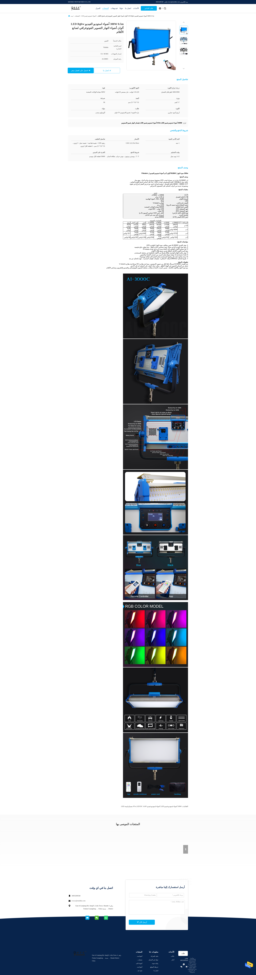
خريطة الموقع (154, 967)
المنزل (98, 8)
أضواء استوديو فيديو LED (88, 16)
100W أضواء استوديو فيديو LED (171, 806)
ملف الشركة (154, 956)
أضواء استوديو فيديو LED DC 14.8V (148, 806)
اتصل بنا (128, 8)
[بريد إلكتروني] (89, 919)
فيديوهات (114, 8)
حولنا (121, 8)
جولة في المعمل (153, 960)
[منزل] (76, 8)
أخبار (173, 960)
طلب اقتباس (149, 8)
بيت (72, 16)
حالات (172, 956)
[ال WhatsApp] (108, 919)
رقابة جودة (155, 963)
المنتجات (105, 8)
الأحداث (136, 8)
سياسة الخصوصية (193, 958)
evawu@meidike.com (78, 901)
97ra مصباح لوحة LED (128, 806)
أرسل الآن (143, 922)
